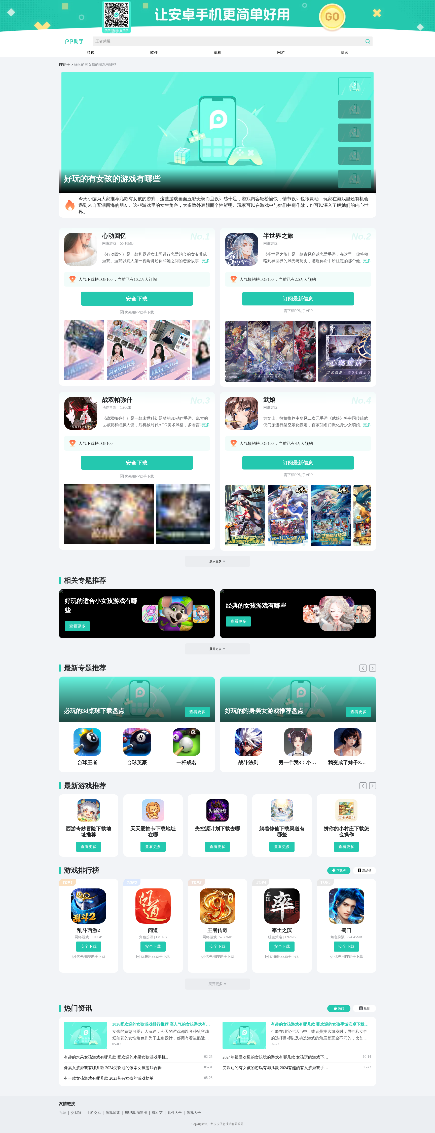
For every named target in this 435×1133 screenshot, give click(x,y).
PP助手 (64, 64)
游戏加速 (113, 1113)
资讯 (344, 52)
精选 (90, 52)
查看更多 (77, 626)
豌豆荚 (157, 1113)
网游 (281, 52)
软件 (154, 52)
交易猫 (76, 1113)
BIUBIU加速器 (136, 1113)
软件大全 (175, 1113)
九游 (62, 1113)
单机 (217, 52)
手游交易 (94, 1113)
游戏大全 (194, 1113)
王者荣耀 (103, 41)
